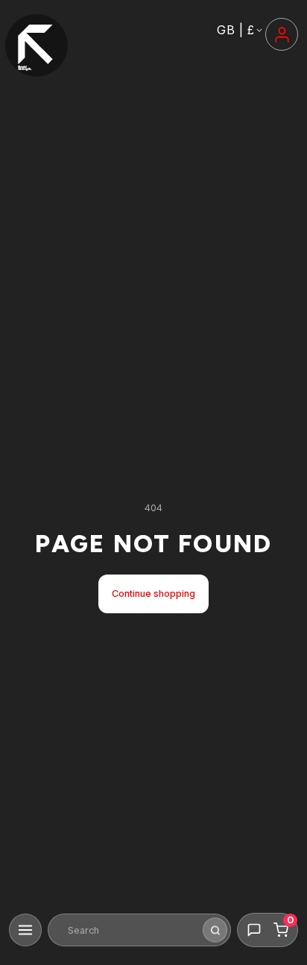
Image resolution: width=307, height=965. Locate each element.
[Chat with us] (254, 930)
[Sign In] (281, 34)
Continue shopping (153, 593)
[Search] (215, 930)
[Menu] (25, 930)
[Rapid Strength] (36, 45)
